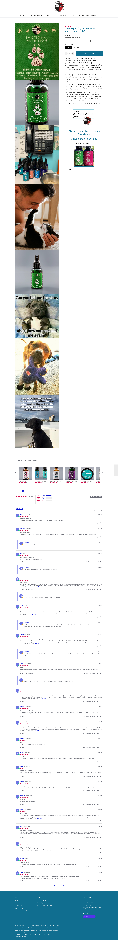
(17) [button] (44, 495)
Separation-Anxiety (21, 908)
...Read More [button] (37, 586)
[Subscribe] (102, 902)
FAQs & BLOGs (19, 903)
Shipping (67, 37)
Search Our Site (42, 900)
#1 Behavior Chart (20, 905)
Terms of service (37, 934)
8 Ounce (76, 47)
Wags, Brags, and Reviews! (23, 911)
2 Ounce (68, 47)
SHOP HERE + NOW (21, 898)
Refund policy (19, 934)
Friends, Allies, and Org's (45, 905)
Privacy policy (28, 934)
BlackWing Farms (23, 925)
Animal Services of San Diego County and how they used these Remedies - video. (83, 104)
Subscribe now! (116, 470)
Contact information (21, 936)
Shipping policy (46, 934)
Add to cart (89, 53)
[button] (16, 6)
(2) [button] (43, 497)
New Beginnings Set (83, 143)
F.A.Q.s (39, 898)
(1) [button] (43, 498)
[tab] (19, 509)
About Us (18, 900)
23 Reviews (75, 26)
